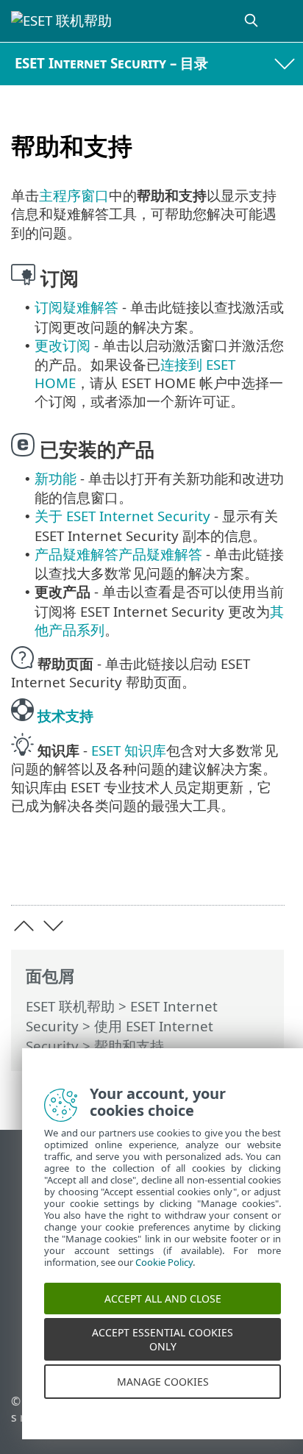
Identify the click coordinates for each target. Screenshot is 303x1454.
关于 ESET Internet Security (122, 515)
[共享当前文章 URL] (191, 871)
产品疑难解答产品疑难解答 (118, 554)
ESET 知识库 (128, 750)
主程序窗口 (74, 195)
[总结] (266, 871)
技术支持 (65, 715)
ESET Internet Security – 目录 (111, 63)
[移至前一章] (24, 926)
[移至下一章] (53, 926)
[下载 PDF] (228, 871)
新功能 (55, 478)
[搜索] (252, 21)
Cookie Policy (164, 1276)
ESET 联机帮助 (70, 1006)
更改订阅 (62, 345)
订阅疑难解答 (76, 307)
